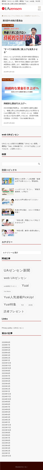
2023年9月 (6, 432)
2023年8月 (6, 435)
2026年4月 (6, 353)
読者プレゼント (14, 311)
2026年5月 (6, 350)
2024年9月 (6, 402)
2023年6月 (6, 440)
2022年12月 (6, 456)
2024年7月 (6, 407)
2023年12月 (6, 425)
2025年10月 (6, 368)
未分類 (30, 305)
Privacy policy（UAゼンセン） (13, 328)
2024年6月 (6, 409)
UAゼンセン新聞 (17, 270)
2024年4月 (6, 414)
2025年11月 (6, 365)
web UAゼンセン (15, 278)
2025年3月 (6, 386)
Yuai (25, 285)
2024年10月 (6, 399)
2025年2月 (6, 389)
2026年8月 (6, 342)
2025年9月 (6, 371)
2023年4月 (6, 445)
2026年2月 (6, 358)
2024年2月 (6, 420)
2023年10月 (6, 430)
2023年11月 (6, 427)
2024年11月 (6, 396)
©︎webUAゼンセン (21, 467)
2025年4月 (6, 383)
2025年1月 (6, 391)
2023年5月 (6, 443)
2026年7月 (6, 345)
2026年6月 (6, 347)
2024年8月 (6, 404)
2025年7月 (6, 376)
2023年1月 (6, 453)
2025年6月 (6, 378)
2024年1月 (6, 422)
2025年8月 (6, 373)
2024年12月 (6, 394)
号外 (22, 305)
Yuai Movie (7, 291)
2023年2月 (6, 451)
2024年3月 (6, 417)
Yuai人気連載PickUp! (19, 297)
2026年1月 (6, 360)
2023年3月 (6, 448)
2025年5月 (6, 381)
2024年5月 (6, 412)
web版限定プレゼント (10, 286)
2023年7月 (6, 438)
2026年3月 (6, 355)
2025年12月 (6, 363)
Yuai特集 (10, 304)
